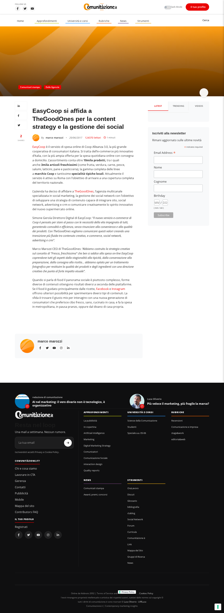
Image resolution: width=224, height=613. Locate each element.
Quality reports (91, 470)
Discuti (130, 494)
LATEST (158, 105)
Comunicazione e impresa (184, 426)
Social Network (135, 519)
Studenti (131, 426)
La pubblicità (90, 420)
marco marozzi (54, 137)
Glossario (132, 500)
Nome (158, 167)
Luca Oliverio (130, 601)
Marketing (89, 439)
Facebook (102, 289)
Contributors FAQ (26, 512)
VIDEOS (199, 105)
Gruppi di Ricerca (136, 556)
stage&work (177, 433)
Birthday (159, 196)
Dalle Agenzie (52, 87)
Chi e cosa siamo (26, 468)
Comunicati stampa (30, 87)
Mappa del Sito (135, 550)
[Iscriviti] (68, 443)
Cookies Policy (146, 593)
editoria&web (178, 439)
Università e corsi (78, 21)
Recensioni (177, 420)
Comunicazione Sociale (95, 458)
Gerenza (20, 481)
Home (20, 21)
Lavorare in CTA (25, 475)
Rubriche (104, 21)
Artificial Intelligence (94, 433)
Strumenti (143, 21)
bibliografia (133, 507)
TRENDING (178, 105)
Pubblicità (21, 493)
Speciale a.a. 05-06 (136, 433)
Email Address (165, 153)
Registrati (21, 527)
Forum (130, 525)
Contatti (20, 487)
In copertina (90, 426)
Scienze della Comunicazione (142, 420)
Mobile (19, 500)
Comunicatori (91, 451)
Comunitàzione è (136, 538)
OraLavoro (133, 488)
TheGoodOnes (84, 191)
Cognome (160, 181)
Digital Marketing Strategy (97, 445)
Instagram (118, 289)
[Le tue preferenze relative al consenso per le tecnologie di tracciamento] (218, 607)
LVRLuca (142, 601)
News (123, 21)
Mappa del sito (24, 506)
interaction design (93, 464)
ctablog (131, 513)
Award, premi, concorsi (95, 494)
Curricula (132, 531)
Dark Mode (176, 6)
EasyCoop (38, 147)
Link (129, 544)
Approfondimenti (47, 21)
